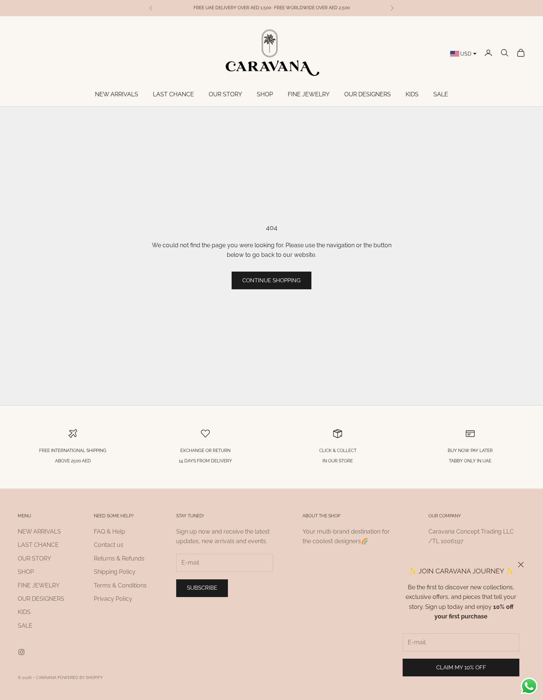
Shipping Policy (115, 571)
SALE (440, 94)
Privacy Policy (113, 598)
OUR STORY (225, 94)
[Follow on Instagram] (21, 652)
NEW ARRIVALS (116, 94)
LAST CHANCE (173, 94)
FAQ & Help (109, 531)
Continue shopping (271, 280)
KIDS (412, 94)
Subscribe (202, 588)
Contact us (108, 544)
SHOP (265, 94)
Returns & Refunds (119, 558)
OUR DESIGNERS (367, 94)
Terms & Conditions (120, 585)
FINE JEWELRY (308, 94)
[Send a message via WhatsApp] (529, 686)
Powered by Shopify (80, 677)
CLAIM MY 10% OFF (461, 667)
